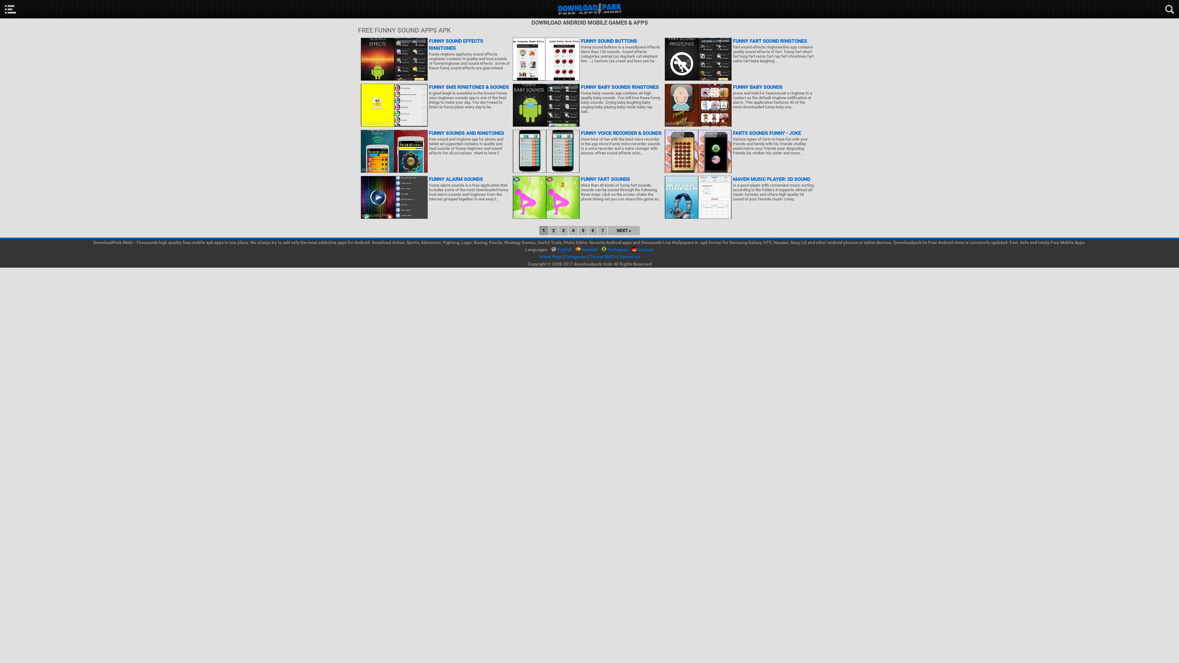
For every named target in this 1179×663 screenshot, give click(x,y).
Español (589, 249)
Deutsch (646, 249)
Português (618, 249)
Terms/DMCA (603, 256)
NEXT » (624, 230)
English (564, 249)
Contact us (629, 256)
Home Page (550, 256)
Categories (576, 256)
